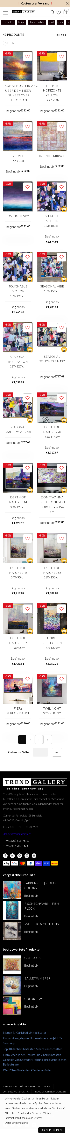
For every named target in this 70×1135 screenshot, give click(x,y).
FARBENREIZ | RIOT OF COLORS (41, 885)
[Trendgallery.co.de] (23, 11)
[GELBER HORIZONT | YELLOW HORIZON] (52, 66)
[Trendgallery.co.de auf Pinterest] (19, 855)
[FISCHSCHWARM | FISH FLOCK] (12, 910)
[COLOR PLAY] (12, 1005)
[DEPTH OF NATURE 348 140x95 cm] (18, 548)
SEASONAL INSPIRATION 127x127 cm (18, 361)
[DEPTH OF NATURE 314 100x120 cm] (18, 478)
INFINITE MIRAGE (52, 155)
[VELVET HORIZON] (18, 136)
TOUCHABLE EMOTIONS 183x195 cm (18, 291)
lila (12, 43)
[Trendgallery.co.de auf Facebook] (5, 855)
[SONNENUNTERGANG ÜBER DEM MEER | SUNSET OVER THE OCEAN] (18, 66)
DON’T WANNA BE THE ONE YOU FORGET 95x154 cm (52, 504)
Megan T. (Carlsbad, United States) (25, 1032)
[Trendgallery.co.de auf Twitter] (12, 855)
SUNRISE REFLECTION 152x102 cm (52, 642)
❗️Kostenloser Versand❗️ (35, 3)
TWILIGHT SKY (18, 216)
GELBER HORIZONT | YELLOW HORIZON (52, 93)
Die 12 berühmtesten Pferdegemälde (27, 1070)
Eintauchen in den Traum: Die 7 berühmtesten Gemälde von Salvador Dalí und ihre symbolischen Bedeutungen (34, 1059)
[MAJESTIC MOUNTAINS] (12, 931)
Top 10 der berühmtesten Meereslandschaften (32, 1049)
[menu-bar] (6, 11)
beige (21, 22)
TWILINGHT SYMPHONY (52, 710)
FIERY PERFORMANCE (18, 710)
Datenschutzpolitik (16, 1091)
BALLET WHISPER (37, 978)
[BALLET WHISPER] (12, 985)
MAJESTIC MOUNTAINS (41, 924)
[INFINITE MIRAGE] (52, 136)
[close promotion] (67, 3)
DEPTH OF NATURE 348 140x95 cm (18, 572)
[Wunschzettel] (59, 12)
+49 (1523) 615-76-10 (16, 840)
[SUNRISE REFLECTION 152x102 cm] (52, 618)
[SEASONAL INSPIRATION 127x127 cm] (18, 337)
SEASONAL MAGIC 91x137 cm (18, 429)
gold (51, 22)
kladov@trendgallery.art (17, 833)
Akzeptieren (51, 1130)
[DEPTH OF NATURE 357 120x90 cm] (18, 618)
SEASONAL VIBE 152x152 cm (52, 288)
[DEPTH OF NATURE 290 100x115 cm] (52, 407)
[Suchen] (52, 11)
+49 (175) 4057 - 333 (15, 845)
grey (60, 22)
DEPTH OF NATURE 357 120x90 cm (18, 642)
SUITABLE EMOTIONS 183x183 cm (52, 221)
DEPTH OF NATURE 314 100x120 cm (18, 502)
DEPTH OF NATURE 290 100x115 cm (52, 432)
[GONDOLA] (12, 964)
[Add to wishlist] (27, 56)
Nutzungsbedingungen (50, 1091)
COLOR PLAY (33, 999)
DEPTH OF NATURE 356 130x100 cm (52, 572)
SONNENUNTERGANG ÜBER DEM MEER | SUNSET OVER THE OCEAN (18, 93)
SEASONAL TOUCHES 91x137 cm (52, 361)
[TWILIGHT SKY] (18, 196)
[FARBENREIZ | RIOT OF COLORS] (12, 890)
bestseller (8, 22)
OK (57, 752)
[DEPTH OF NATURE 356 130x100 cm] (52, 548)
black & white (37, 22)
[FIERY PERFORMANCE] (18, 689)
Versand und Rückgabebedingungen (26, 1086)
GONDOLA (32, 958)
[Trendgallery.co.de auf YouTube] (34, 855)
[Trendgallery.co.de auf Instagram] (26, 855)
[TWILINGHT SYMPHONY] (52, 689)
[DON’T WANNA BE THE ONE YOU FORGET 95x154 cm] (52, 478)
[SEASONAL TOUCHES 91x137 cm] (52, 337)
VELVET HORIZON (18, 158)
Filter (62, 35)
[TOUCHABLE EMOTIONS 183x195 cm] (18, 267)
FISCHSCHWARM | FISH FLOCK (41, 906)
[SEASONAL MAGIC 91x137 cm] (18, 407)
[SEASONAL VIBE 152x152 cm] (52, 267)
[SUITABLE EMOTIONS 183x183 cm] (52, 196)
